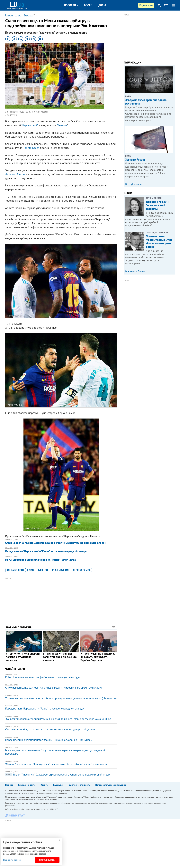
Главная (9, 14)
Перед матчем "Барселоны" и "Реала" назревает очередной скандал (46, 551)
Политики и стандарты (79, 784)
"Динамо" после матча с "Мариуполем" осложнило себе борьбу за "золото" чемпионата (56, 764)
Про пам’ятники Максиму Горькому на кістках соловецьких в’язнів (159, 241)
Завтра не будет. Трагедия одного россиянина (145, 101)
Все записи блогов (135, 271)
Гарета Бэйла (31, 148)
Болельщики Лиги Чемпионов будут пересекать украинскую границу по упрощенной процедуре (55, 751)
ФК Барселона (15, 570)
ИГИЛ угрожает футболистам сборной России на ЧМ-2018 (40, 560)
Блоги (88, 5)
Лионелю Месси (15, 174)
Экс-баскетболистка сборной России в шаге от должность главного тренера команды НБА (58, 719)
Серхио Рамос (82, 570)
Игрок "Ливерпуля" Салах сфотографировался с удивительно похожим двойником (58, 774)
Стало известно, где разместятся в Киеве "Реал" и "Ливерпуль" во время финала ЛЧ (55, 543)
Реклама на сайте (26, 784)
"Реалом (62, 125)
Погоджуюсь (47, 860)
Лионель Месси (38, 570)
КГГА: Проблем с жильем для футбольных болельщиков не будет (43, 677)
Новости (70, 5)
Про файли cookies (12, 860)
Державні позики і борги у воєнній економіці (157, 205)
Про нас (9, 784)
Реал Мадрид (60, 570)
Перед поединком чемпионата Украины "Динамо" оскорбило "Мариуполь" (48, 740)
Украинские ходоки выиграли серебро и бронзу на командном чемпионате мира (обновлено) (60, 698)
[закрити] (59, 840)
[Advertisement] (61, 599)
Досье (102, 5)
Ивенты (44, 784)
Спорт (18, 14)
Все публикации (133, 184)
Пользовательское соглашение (110, 784)
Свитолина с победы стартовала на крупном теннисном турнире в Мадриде (50, 729)
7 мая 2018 (28, 15)
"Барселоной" (29, 125)
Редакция (58, 784)
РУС (166, 5)
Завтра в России (135, 159)
